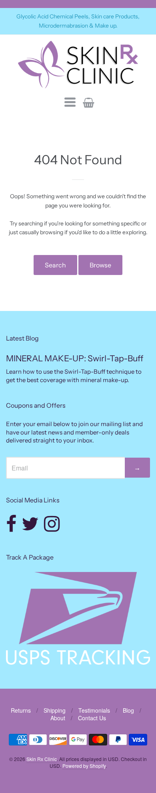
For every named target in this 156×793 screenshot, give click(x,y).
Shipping (55, 710)
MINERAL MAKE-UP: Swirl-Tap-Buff (74, 358)
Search (55, 265)
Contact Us (92, 718)
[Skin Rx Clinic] (78, 64)
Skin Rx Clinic (41, 758)
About (57, 718)
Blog (128, 710)
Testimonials (94, 710)
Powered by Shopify (84, 765)
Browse (100, 265)
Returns (21, 710)
